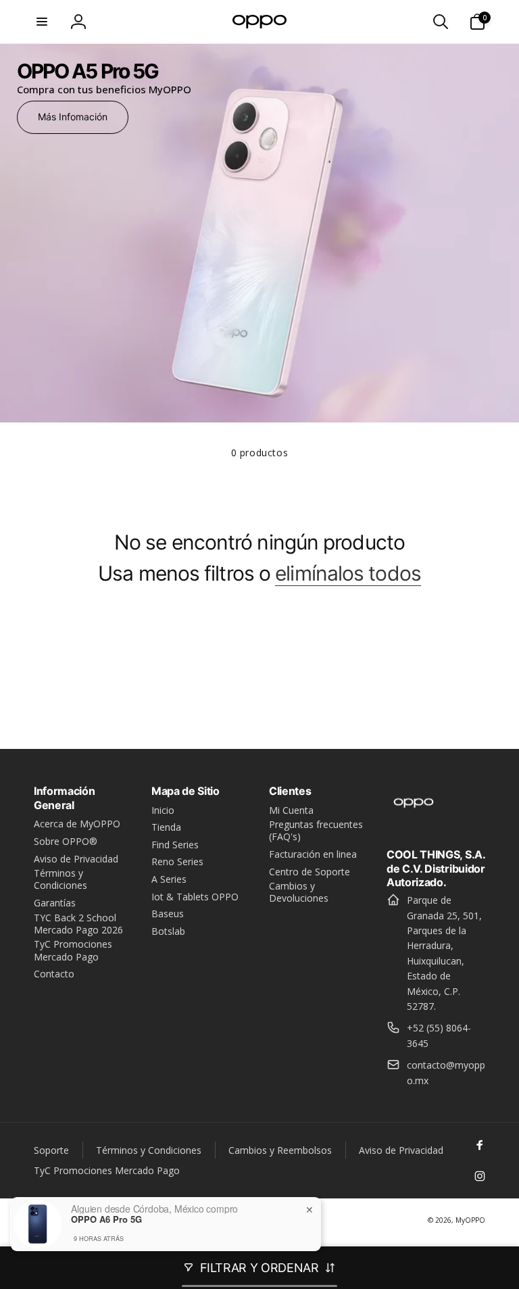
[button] (42, 22)
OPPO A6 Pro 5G (106, 1219)
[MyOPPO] (414, 817)
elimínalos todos (348, 573)
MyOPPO (470, 1220)
